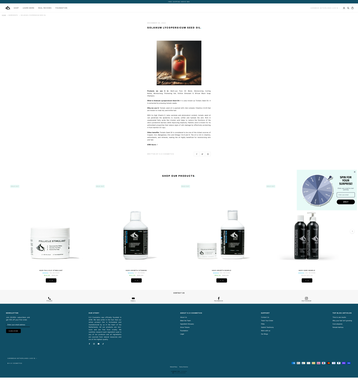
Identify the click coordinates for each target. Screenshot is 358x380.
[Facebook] (89, 344)
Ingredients (13, 15)
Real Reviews (45, 8)
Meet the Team (185, 321)
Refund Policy (173, 367)
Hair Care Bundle (307, 270)
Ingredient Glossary (187, 324)
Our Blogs (264, 334)
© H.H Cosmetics (14, 363)
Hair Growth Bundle (221, 270)
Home (4, 15)
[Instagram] (94, 344)
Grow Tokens (185, 327)
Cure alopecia (337, 324)
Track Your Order (267, 321)
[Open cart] (352, 8)
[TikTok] (103, 344)
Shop (16, 8)
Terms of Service (183, 367)
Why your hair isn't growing (342, 321)
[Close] (354, 172)
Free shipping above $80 (179, 1)
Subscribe (13, 331)
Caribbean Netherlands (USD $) (324, 8)
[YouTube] (98, 344)
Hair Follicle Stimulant (51, 270)
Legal (182, 334)
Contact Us (265, 317)
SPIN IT (345, 202)
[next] (352, 231)
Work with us (265, 331)
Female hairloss (338, 327)
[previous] (6, 231)
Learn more (28, 8)
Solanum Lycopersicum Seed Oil (33, 15)
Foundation (61, 8)
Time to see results (339, 317)
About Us (183, 317)
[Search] (348, 8)
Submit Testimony (267, 327)
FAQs (263, 324)
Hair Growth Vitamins (136, 270)
